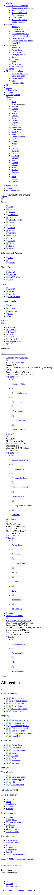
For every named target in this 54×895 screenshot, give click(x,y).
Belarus (15, 169)
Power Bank (17, 50)
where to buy (11, 186)
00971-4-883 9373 (9, 859)
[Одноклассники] (14, 790)
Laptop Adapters (18, 38)
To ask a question (13, 822)
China (14, 146)
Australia (15, 172)
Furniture (10, 69)
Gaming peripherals (20, 29)
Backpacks (16, 64)
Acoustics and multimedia (17, 5)
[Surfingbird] (11, 790)
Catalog (9, 3)
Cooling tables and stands (22, 41)
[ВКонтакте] (3, 790)
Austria (15, 113)
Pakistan (15, 153)
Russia (14, 167)
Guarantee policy (13, 829)
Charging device (18, 55)
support (9, 188)
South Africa (17, 132)
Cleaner (15, 59)
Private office (11, 840)
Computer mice (18, 31)
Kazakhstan (16, 127)
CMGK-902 (11, 439)
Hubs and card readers (21, 36)
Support (9, 92)
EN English (11, 327)
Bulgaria (15, 151)
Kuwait (15, 109)
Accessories (11, 45)
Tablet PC (16, 43)
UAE (14, 139)
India (14, 176)
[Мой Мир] (16, 790)
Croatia (15, 116)
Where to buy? (12, 377)
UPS (13, 80)
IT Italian (10, 334)
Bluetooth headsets (19, 12)
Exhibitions (11, 804)
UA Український (13, 341)
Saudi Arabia (17, 130)
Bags (14, 62)
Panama (15, 181)
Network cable (18, 83)
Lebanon (15, 120)
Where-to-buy (12, 90)
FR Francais (11, 332)
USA (14, 111)
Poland (14, 144)
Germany (15, 155)
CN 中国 (10, 344)
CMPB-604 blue (13, 524)
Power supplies (18, 78)
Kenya (14, 118)
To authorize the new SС (16, 854)
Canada (15, 179)
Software (10, 827)
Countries (10, 98)
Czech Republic (18, 137)
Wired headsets (18, 15)
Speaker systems (18, 10)
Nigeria (15, 123)
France (14, 141)
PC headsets (17, 17)
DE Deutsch (11, 330)
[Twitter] (8, 790)
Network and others (14, 71)
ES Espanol (11, 337)
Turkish (15, 148)
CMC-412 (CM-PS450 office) (18, 620)
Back (14, 102)
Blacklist (10, 852)
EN (2, 323)
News (8, 85)
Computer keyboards (20, 34)
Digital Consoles (18, 22)
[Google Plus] (5, 790)
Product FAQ (11, 820)
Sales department (13, 94)
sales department (13, 190)
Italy (13, 160)
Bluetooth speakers (19, 19)
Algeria (15, 106)
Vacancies (10, 806)
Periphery (10, 24)
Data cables (16, 52)
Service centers (12, 831)
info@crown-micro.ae (26, 859)
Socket (14, 57)
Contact (9, 809)
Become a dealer (13, 843)
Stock (8, 845)
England (15, 125)
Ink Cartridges (17, 66)
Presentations (11, 850)
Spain (14, 134)
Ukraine (15, 162)
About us (10, 799)
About (9, 87)
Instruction (10, 824)
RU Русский (11, 339)
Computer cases (18, 76)
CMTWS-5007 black (15, 363)
